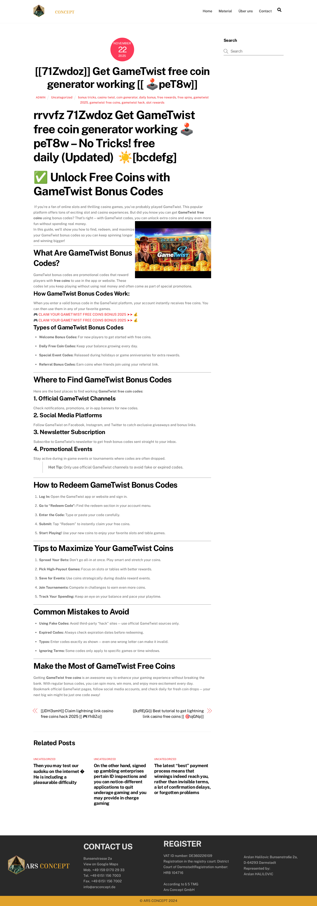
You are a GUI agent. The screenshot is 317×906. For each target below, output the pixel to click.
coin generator (127, 97)
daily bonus (147, 97)
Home (207, 11)
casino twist (106, 97)
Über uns (246, 11)
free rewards (166, 97)
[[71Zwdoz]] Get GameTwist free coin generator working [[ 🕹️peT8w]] (122, 77)
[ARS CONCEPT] (53, 15)
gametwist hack (133, 102)
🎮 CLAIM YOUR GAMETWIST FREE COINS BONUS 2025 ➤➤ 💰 (85, 314)
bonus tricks (87, 97)
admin (41, 97)
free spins (184, 97)
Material (225, 11)
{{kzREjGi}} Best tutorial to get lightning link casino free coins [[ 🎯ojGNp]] (168, 714)
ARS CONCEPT (155, 901)
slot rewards (155, 102)
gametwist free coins (104, 102)
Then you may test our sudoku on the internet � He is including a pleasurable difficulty (58, 774)
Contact (265, 11)
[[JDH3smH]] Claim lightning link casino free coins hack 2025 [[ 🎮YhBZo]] (77, 714)
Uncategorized (61, 97)
